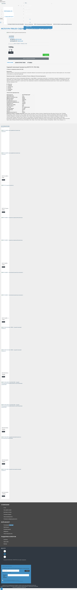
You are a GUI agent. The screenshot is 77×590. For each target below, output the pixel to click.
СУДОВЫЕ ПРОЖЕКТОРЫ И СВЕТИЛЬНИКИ (16, 24)
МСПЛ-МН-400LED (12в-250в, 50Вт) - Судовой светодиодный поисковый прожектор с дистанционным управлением (5, 427)
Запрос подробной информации (29, 58)
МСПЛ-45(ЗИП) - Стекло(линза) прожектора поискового (5, 318)
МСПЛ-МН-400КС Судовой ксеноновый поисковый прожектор (5, 492)
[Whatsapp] (5, 551)
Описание (10, 62)
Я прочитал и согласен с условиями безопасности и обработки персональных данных (13, 581)
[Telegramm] (5, 557)
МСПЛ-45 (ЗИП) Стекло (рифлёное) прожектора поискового (5, 176)
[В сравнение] (4, 181)
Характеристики (20, 62)
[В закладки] (2, 181)
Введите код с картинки (5, 576)
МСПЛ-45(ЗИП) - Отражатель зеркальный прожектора (5, 263)
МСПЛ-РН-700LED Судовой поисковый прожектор (62, 24)
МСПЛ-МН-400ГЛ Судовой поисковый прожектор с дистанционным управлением (5, 460)
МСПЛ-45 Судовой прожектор (5, 208)
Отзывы (29, 62)
